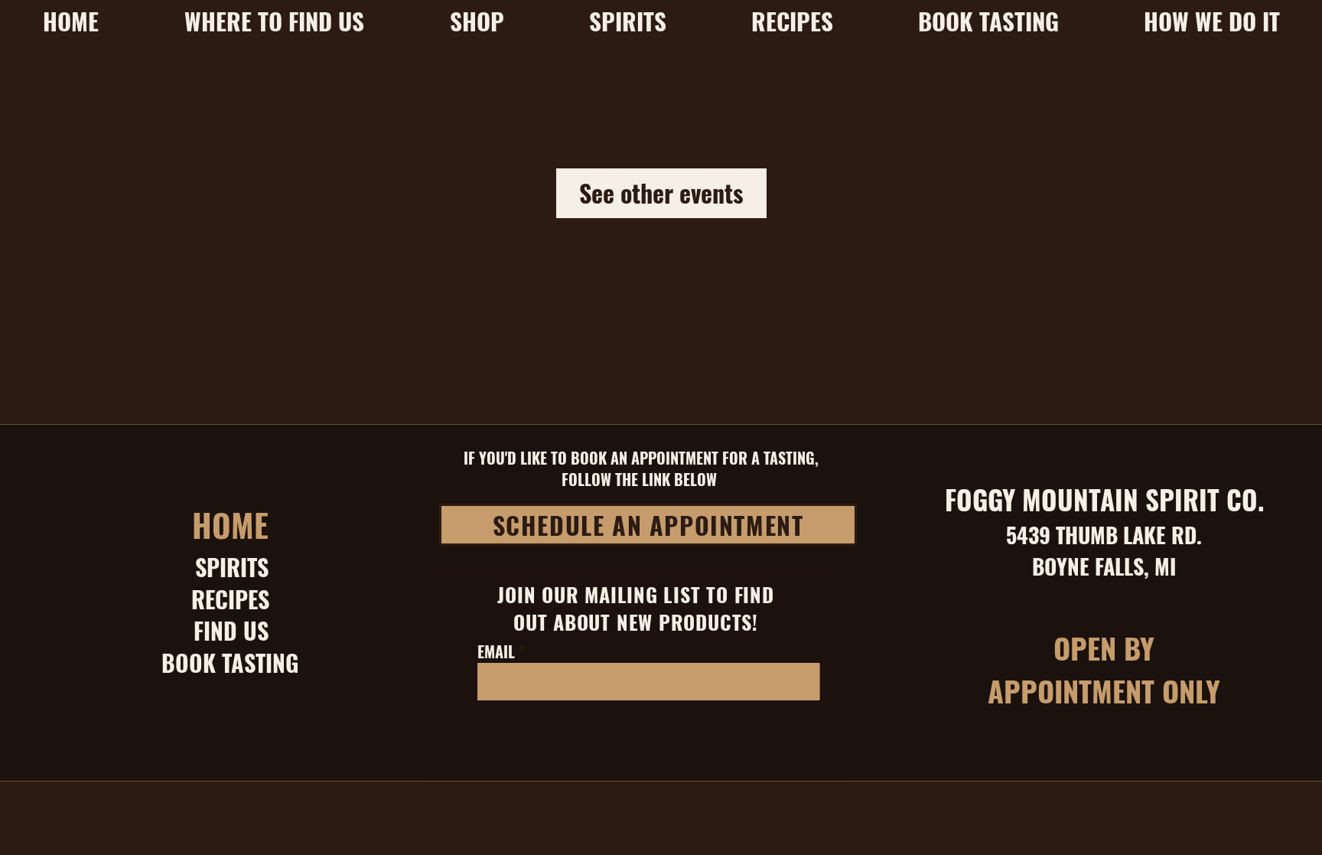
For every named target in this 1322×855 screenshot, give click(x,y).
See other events (661, 192)
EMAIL (496, 651)
